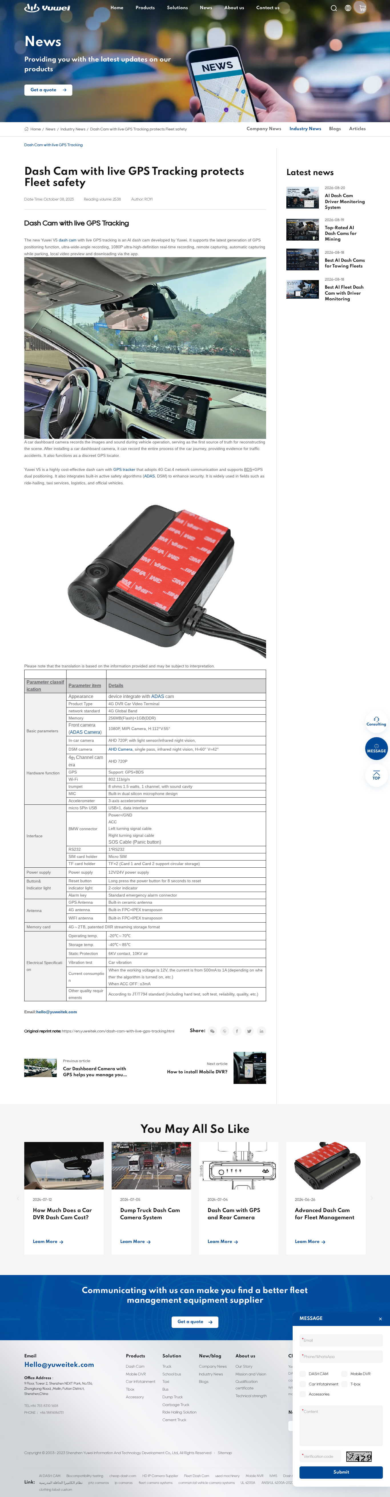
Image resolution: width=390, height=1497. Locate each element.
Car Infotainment (140, 1381)
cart (362, 8)
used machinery (227, 1475)
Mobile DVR (136, 1374)
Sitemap (225, 1452)
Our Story (244, 1366)
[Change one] (358, 1457)
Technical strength (251, 1395)
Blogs (335, 129)
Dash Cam (135, 1366)
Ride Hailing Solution (179, 1412)
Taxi (165, 1381)
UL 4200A (248, 1482)
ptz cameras (99, 1482)
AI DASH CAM (50, 1475)
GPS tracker (124, 469)
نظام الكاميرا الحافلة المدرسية (61, 1482)
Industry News (73, 129)
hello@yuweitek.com (56, 1012)
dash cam (68, 240)
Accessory (135, 1397)
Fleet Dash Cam (196, 1475)
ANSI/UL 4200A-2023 (278, 1482)
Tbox (130, 1389)
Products (145, 8)
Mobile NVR (255, 1475)
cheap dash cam (122, 1475)
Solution (171, 1356)
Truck (167, 1366)
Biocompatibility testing (85, 1475)
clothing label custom (55, 1489)
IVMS (273, 1475)
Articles (357, 129)
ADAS (149, 476)
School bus (171, 1374)
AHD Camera (120, 749)
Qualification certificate (247, 1384)
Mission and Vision (251, 1374)
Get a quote (43, 90)
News (206, 8)
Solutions (177, 8)
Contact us (268, 8)
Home (116, 8)
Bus (165, 1389)
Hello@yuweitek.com (59, 1365)
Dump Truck (172, 1397)
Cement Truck (174, 1419)
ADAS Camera (85, 732)
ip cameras (123, 1482)
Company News (264, 129)
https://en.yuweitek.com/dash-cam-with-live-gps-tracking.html (118, 1031)
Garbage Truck (176, 1404)
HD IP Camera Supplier (160, 1475)
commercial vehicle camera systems (206, 1482)
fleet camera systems (155, 1482)
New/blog (210, 1356)
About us (234, 8)
